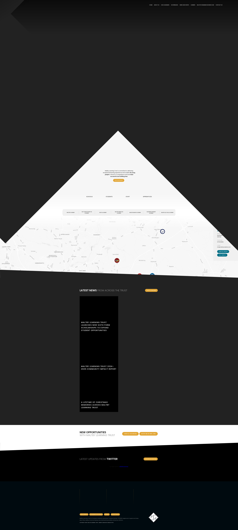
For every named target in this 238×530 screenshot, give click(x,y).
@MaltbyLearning (124, 466)
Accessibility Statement (96, 514)
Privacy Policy (115, 514)
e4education (110, 522)
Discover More (119, 180)
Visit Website (222, 255)
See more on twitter (150, 459)
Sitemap (107, 514)
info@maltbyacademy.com (224, 247)
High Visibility (84, 514)
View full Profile (223, 251)
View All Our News (151, 290)
